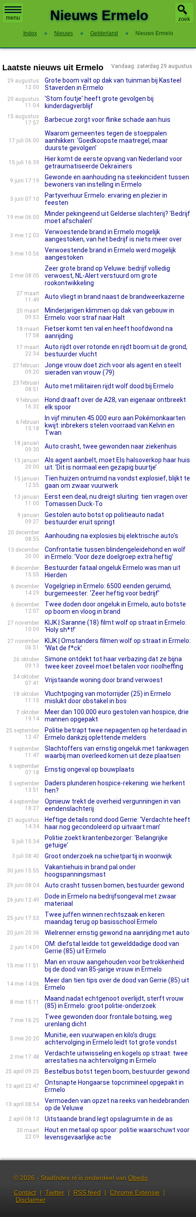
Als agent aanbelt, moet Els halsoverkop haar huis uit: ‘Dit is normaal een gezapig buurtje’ (117, 463)
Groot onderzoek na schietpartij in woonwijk (108, 856)
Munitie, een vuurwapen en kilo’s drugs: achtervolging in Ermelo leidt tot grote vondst (111, 1038)
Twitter (54, 1192)
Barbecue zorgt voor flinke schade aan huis (107, 119)
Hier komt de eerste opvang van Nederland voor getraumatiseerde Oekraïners (113, 162)
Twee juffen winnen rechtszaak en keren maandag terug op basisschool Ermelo (105, 918)
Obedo (138, 1177)
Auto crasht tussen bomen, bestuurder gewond (114, 885)
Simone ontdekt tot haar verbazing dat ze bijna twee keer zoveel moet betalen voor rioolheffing (114, 662)
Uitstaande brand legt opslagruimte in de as (109, 1119)
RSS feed (87, 1192)
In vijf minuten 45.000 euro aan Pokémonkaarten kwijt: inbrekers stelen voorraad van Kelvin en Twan (115, 425)
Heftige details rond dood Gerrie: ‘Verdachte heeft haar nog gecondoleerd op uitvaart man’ (117, 823)
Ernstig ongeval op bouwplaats (89, 769)
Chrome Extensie (135, 1192)
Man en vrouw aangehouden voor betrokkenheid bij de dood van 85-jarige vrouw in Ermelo (114, 965)
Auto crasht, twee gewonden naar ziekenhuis (111, 446)
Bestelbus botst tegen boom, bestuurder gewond (117, 1071)
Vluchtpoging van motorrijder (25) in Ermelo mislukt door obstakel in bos (108, 697)
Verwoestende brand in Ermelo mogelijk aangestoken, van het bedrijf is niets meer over (113, 235)
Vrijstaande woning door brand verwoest (104, 680)
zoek (184, 19)
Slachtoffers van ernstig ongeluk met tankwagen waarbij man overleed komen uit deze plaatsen (117, 752)
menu (13, 18)
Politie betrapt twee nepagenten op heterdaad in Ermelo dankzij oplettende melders (116, 733)
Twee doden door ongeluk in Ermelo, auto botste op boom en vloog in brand (115, 608)
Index (30, 33)
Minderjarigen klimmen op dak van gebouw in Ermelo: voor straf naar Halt (109, 314)
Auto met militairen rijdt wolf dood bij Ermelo (109, 386)
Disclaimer (30, 1199)
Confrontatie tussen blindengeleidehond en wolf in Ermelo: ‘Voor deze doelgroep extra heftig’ (115, 553)
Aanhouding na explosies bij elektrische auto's (111, 535)
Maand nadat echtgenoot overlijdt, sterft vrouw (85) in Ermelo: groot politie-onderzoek (114, 1002)
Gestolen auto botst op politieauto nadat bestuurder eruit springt (104, 518)
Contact (25, 1192)
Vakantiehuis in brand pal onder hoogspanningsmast (90, 870)
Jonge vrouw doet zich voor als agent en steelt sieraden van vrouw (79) (113, 368)
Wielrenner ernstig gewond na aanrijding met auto (117, 932)
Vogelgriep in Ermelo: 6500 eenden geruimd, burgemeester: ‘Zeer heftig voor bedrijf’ (108, 589)
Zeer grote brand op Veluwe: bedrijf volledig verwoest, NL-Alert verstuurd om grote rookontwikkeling (107, 276)
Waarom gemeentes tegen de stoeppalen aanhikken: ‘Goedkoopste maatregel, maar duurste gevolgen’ (106, 140)
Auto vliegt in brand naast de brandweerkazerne (115, 296)
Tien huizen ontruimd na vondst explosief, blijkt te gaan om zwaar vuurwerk (117, 482)
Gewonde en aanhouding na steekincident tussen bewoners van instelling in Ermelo (117, 180)
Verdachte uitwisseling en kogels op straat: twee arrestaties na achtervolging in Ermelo (116, 1057)
